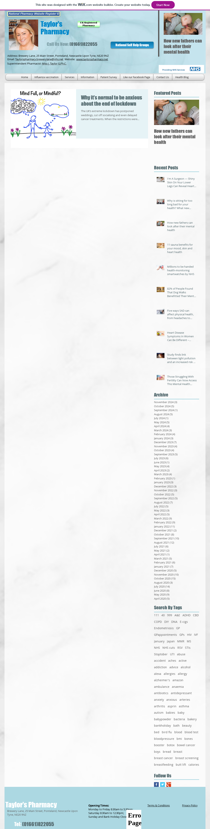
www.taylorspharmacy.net (92, 59)
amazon (177, 680)
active (183, 661)
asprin (172, 706)
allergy (182, 674)
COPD (158, 622)
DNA (174, 622)
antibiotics (161, 693)
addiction (160, 667)
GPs (182, 635)
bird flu (167, 732)
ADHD (187, 615)
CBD (196, 615)
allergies (169, 674)
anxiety (159, 700)
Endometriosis (164, 628)
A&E (177, 615)
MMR (180, 641)
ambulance (161, 687)
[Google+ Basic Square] (168, 784)
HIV (189, 635)
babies (170, 713)
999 (169, 615)
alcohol (186, 667)
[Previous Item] (170, 24)
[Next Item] (196, 24)
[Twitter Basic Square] (162, 784)
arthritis (159, 706)
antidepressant (181, 693)
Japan (171, 641)
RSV (180, 648)
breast (177, 752)
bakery (192, 719)
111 (156, 615)
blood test (191, 732)
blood (178, 732)
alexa (157, 674)
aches (172, 661)
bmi (179, 739)
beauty (187, 725)
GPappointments (165, 635)
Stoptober (161, 654)
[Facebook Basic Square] (156, 784)
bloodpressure (164, 739)
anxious (171, 700)
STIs (188, 648)
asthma (184, 706)
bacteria (179, 719)
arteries (184, 700)
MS (189, 641)
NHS (157, 648)
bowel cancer (186, 745)
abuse (181, 654)
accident (160, 661)
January (159, 641)
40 (163, 615)
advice (173, 667)
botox (171, 745)
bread (167, 752)
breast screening (187, 758)
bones (188, 739)
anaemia (178, 687)
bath (176, 725)
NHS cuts (168, 648)
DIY (166, 622)
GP (178, 628)
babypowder (162, 719)
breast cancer (163, 758)
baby (181, 713)
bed (156, 732)
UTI (172, 654)
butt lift (181, 765)
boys (157, 752)
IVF (196, 635)
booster (159, 745)
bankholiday (162, 725)
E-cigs (184, 622)
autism (158, 713)
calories (193, 765)
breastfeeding (163, 765)
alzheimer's (162, 680)
